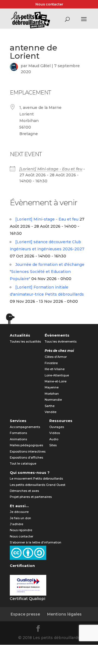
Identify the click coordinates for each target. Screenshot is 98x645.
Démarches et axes (24, 491)
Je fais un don (20, 518)
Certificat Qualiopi (27, 598)
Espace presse (25, 614)
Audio (53, 439)
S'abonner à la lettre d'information (35, 542)
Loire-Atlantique (57, 375)
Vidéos (54, 433)
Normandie (53, 400)
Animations (18, 439)
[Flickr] (51, 629)
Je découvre (19, 512)
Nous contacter (49, 4)
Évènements (57, 335)
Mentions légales (64, 614)
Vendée (50, 412)
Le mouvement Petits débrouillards (36, 478)
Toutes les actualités (25, 341)
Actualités (20, 335)
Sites (53, 445)
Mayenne (52, 387)
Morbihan (52, 394)
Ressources (60, 420)
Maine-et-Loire (55, 381)
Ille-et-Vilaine (55, 369)
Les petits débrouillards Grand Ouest (37, 485)
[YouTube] (64, 629)
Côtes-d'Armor (56, 357)
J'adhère (16, 524)
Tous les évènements (60, 341)
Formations (18, 433)
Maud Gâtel (39, 65)
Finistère (51, 363)
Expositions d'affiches (26, 457)
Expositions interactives (27, 451)
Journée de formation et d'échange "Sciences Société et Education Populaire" (47, 271)
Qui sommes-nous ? (30, 472)
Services (18, 420)
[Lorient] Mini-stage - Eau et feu (50, 169)
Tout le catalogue (23, 463)
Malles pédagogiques (26, 445)
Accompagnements (25, 427)
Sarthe (49, 406)
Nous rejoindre (21, 530)
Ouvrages (56, 427)
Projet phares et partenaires (31, 497)
